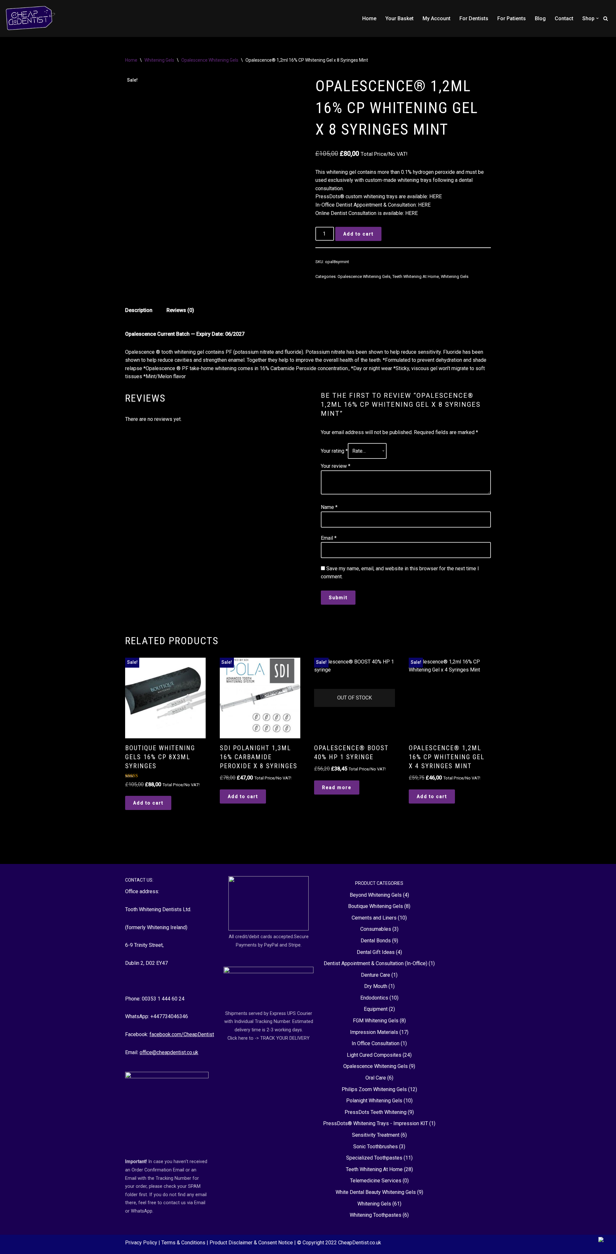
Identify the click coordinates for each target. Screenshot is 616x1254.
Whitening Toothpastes (375, 1215)
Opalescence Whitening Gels (209, 60)
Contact (564, 18)
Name (329, 507)
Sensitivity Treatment (375, 1135)
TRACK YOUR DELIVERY (285, 1038)
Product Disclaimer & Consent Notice (252, 1243)
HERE (435, 196)
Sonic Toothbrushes (375, 1146)
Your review (335, 466)
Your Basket (399, 18)
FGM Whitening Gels (375, 1021)
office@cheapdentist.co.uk (169, 1052)
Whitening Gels (159, 60)
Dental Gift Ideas (376, 952)
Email (329, 538)
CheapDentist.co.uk (359, 1243)
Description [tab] (138, 310)
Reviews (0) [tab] (180, 310)
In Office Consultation (375, 1043)
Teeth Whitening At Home (415, 276)
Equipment (376, 1009)
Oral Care (375, 1078)
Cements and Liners (374, 918)
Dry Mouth (375, 986)
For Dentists (473, 18)
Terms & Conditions (184, 1243)
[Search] (605, 18)
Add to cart (358, 233)
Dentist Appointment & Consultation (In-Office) (375, 963)
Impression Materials (374, 1032)
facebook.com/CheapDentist (182, 1034)
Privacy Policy (141, 1243)
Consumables (375, 929)
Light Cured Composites (374, 1055)
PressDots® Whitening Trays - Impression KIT (375, 1123)
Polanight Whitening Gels (374, 1101)
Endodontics (374, 998)
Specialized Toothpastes (374, 1158)
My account (436, 18)
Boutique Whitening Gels (375, 906)
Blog (540, 18)
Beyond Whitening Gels (376, 895)
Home (369, 18)
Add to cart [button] (148, 802)
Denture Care (375, 975)
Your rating (334, 451)
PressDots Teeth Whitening (375, 1112)
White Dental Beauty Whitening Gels (376, 1192)
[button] (597, 18)
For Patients (511, 18)
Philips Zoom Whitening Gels (374, 1089)
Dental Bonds (376, 941)
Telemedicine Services (375, 1181)
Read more (336, 787)
